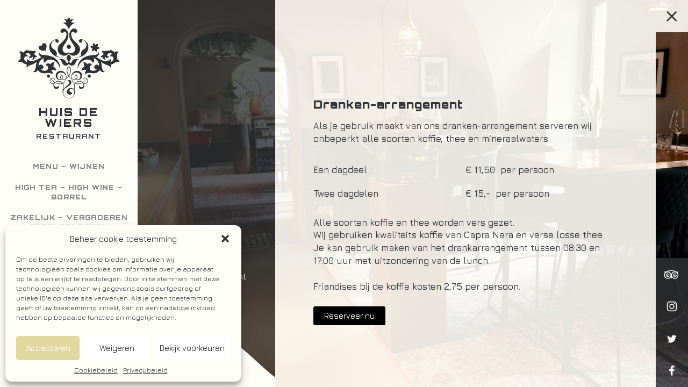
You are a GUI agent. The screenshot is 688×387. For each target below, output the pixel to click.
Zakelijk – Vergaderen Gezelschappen (69, 222)
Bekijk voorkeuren (192, 348)
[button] (225, 238)
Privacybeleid (145, 370)
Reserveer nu (349, 315)
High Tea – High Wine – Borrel (69, 192)
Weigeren (116, 348)
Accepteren (48, 348)
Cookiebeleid (96, 370)
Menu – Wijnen (69, 166)
